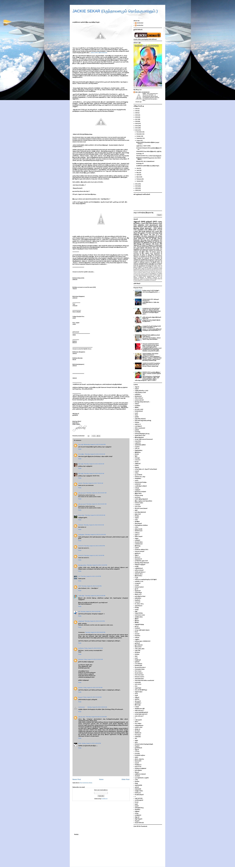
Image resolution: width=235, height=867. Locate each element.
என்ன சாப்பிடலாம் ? (139, 716)
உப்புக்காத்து (138, 237)
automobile (138, 682)
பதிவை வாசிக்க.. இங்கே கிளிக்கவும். (99, 52)
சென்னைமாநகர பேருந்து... (154, 249)
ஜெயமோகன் (138, 590)
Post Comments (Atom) (86, 782)
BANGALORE (138, 665)
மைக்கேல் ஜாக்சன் (139, 800)
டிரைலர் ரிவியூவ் (138, 592)
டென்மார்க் (137, 753)
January (139, 181)
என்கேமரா (152, 256)
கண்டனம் (157, 241)
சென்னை (146, 234)
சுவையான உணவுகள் (139, 551)
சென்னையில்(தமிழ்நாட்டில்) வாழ (152, 237)
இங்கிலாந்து (144, 259)
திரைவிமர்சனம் (154, 225)
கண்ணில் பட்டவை (139, 581)
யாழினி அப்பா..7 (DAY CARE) (143, 145)
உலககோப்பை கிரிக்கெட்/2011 (155, 259)
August (139, 140)
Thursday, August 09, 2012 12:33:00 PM (96, 716)
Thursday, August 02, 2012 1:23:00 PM (91, 576)
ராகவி (157, 269)
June (138, 170)
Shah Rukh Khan (139, 678)
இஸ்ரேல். (140, 267)
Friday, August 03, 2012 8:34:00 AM (93, 648)
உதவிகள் (137, 547)
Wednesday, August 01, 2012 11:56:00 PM (94, 444)
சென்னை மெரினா (139, 502)
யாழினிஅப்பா (156, 240)
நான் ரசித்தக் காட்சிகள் (140, 596)
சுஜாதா (159, 274)
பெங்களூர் (139, 244)
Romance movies (139, 676)
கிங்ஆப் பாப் (137, 729)
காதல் (136, 519)
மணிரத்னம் (146, 258)
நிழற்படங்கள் (136, 255)
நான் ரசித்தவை (138, 770)
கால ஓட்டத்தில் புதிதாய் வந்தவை (142, 630)
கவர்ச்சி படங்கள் (152, 274)
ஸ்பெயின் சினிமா (156, 258)
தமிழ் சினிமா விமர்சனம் (140, 418)
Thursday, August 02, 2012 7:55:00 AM (93, 483)
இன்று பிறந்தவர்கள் (139, 437)
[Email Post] (88, 435)
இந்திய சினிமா (145, 251)
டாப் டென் (137, 751)
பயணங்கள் (137, 504)
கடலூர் (136, 577)
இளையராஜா (138, 704)
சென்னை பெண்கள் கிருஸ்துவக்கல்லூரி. (146, 276)
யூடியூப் (136, 804)
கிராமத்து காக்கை (82, 565)
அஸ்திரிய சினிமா (156, 265)
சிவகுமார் (80, 697)
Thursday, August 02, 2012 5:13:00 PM (91, 586)
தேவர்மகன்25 (138, 761)
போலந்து (149, 265)
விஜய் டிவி (137, 817)
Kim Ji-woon (138, 671)
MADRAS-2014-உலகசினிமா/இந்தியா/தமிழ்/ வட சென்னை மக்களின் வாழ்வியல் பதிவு (151, 374)
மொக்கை (148, 269)
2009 (136, 188)
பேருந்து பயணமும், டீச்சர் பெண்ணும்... (151, 290)
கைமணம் (137, 633)
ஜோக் (161, 242)
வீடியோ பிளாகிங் (138, 529)
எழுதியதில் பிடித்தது (148, 267)
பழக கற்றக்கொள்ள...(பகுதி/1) (142, 777)
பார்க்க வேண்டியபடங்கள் (155, 223)
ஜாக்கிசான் (156, 268)
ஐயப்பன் (137, 626)
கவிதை (160, 246)
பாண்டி (146, 278)
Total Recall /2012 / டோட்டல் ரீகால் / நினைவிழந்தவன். (148, 155)
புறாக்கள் (137, 787)
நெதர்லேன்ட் (137, 600)
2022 (136, 110)
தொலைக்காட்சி (138, 559)
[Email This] (92, 436)
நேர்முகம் (137, 772)
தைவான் (158, 276)
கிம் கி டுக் (137, 731)
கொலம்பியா (149, 268)
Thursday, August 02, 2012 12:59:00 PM (94, 545)
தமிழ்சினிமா (141, 225)
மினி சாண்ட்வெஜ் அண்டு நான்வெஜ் (143, 420)
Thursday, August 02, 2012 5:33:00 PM (95, 595)
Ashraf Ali (81, 545)
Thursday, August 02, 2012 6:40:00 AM (94, 464)
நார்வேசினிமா (151, 264)
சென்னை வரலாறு (156, 251)
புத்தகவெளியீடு (138, 785)
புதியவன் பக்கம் (81, 716)
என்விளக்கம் (136, 250)
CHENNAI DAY (137, 259)
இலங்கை (135, 267)
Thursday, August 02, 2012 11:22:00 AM (95, 534)
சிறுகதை (151, 245)
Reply (79, 449)
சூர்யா (135, 276)
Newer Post (77, 779)
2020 (136, 112)
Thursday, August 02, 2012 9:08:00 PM (95, 632)
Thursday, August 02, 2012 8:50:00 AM (95, 515)
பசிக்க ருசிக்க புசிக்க (139, 648)
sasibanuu (81, 648)
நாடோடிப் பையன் (82, 492)
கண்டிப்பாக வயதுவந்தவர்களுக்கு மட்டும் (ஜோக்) (144, 263)
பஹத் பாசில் (142, 269)
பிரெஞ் (151, 278)
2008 (136, 190)
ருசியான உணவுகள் (139, 570)
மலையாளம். (148, 244)
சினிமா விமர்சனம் (138, 226)
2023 (136, 108)
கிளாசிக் (155, 242)
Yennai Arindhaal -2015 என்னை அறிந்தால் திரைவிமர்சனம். (150, 354)
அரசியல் (160, 228)
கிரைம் (135, 233)
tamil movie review (140, 615)
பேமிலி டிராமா (138, 792)
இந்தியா (137, 618)
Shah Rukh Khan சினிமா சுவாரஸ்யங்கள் (144, 680)
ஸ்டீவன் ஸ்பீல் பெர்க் (139, 822)
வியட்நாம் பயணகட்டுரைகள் (141, 508)
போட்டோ (157, 244)
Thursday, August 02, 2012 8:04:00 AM (96, 492)
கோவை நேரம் (81, 515)
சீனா (136, 738)
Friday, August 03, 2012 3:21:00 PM (92, 697)
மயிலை (136, 527)
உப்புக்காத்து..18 (139, 163)
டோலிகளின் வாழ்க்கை (140, 755)
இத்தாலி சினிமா (156, 262)
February (139, 179)
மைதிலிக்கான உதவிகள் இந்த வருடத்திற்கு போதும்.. (147, 165)
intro (136, 686)
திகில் (143, 254)
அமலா (136, 693)
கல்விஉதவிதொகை (139, 725)
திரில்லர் (150, 229)
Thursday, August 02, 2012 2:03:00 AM (95, 454)
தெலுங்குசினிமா (137, 242)
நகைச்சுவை (136, 253)
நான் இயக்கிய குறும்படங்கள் (154, 260)
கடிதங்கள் (149, 241)
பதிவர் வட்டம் (155, 234)
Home (101, 779)
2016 (136, 121)
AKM (79, 586)
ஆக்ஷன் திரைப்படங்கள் (139, 238)
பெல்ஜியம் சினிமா (157, 278)
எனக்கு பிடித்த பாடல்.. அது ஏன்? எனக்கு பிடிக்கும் (148, 246)
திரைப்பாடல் (143, 260)
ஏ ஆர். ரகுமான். (138, 719)
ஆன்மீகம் (160, 273)
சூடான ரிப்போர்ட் (140, 247)
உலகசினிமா (141, 229)
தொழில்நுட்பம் (138, 764)
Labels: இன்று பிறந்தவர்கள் (141, 499)
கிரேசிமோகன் (138, 732)
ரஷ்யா (153, 269)
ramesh (80, 483)
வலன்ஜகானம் (138, 815)
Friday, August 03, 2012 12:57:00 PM (92, 687)
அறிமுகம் (137, 697)
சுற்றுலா (136, 538)
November (139, 134)
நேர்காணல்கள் (138, 646)
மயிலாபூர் (137, 487)
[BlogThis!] (94, 436)
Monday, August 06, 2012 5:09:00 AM (97, 707)
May (138, 172)
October (139, 136)
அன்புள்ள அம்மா (139, 573)
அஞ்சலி (137, 517)
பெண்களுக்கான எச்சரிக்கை (141, 525)
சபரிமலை (137, 637)
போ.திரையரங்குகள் (137, 280)
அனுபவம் (137, 222)
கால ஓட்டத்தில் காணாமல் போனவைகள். (144, 439)
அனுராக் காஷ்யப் (138, 691)
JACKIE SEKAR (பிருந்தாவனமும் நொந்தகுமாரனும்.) (115, 11)
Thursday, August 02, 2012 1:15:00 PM (97, 565)
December (139, 132)
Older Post (125, 779)
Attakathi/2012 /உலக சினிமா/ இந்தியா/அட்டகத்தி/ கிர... (149, 151)
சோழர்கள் (137, 746)
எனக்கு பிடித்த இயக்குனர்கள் (141, 274)
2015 (136, 123)
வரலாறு (152, 280)
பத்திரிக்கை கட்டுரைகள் (152, 277)
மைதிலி (135, 262)
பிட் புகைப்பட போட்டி (139, 603)
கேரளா (136, 631)
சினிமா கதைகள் (137, 258)
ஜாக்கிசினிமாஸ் (138, 747)
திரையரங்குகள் (138, 523)
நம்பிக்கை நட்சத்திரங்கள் (139, 277)
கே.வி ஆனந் (138, 734)
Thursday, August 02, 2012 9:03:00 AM (94, 525)
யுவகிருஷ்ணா (81, 534)
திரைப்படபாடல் (144, 264)
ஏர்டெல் (136, 721)
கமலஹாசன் (159, 263)
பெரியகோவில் (138, 789)
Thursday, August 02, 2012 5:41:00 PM (90, 611)
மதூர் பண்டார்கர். (139, 798)
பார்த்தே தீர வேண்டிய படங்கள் (141, 390)
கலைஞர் (137, 585)
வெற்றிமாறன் (138, 660)
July (138, 168)
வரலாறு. (137, 609)
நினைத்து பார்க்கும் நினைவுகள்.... (143, 228)
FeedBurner (104, 798)
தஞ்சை (136, 757)
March (138, 177)
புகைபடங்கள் (136, 254)
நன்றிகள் (160, 236)
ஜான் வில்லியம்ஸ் (139, 645)
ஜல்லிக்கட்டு (137, 553)
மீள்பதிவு (143, 255)
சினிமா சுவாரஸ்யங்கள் (149, 236)
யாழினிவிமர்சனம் (139, 568)
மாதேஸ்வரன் (81, 621)
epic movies (141, 273)
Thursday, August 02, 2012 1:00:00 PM (94, 555)
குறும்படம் (158, 256)
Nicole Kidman (142, 272)
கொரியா (144, 245)
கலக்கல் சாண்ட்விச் (153, 226)
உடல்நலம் (137, 706)
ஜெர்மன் (137, 260)
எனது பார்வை (146, 240)
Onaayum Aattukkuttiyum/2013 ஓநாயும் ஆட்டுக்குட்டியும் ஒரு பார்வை (150, 344)
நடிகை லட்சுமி (138, 766)
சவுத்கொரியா (138, 736)
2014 (136, 125)
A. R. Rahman (138, 663)
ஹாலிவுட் (142, 233)
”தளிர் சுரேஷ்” (81, 595)
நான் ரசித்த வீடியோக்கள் (154, 254)
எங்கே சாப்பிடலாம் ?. (139, 710)
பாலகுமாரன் (137, 602)
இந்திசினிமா (147, 242)
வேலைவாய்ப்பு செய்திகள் (140, 491)
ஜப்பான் (136, 264)
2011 (136, 184)
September (140, 138)
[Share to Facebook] (98, 436)
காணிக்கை (156, 267)
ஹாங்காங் (137, 661)
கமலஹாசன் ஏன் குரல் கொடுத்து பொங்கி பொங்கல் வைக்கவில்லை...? (151, 326)
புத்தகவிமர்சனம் (142, 265)
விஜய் (136, 611)
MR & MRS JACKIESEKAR (142, 92)
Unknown (80, 525)
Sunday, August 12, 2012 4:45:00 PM (91, 743)
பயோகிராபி (137, 775)
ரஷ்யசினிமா (147, 280)
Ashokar (80, 687)
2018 (136, 117)
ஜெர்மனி (137, 749)
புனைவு (144, 249)
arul (79, 576)
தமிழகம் (149, 222)
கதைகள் (154, 246)
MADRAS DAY (144, 256)
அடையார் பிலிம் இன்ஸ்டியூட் (151, 273)
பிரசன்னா (137, 781)
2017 (136, 119)
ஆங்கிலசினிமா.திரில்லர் (139, 241)
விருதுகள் (137, 820)
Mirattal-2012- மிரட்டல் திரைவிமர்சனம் (145, 161)
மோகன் (136, 802)
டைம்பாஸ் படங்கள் (139, 409)
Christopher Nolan (154, 271)
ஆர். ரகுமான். (138, 701)
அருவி (136, 695)
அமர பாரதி (80, 444)
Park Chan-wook (152, 272)
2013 (136, 128)
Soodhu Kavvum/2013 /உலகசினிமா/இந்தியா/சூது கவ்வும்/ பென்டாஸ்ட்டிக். (151, 364)
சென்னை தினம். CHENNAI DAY (142, 641)
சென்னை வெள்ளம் (139, 587)
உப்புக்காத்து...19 (140, 153)
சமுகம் (157, 231)
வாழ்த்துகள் (137, 489)
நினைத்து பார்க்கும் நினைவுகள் (142, 562)
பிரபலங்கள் (137, 652)
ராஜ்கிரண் (137, 811)
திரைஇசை (150, 255)
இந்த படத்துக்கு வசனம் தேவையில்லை (151, 253)
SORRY (144, 93)
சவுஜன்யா (137, 639)
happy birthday (139, 613)
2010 (136, 186)
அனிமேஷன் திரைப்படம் (145, 262)
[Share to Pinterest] (99, 436)
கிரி (79, 611)
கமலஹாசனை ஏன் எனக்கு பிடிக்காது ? (151, 308)
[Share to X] (96, 436)
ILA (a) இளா (81, 454)
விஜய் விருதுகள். (138, 818)
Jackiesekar (81, 707)
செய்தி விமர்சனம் (146, 231)
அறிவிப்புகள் (136, 245)
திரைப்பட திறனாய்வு (139, 759)
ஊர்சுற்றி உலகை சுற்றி (139, 708)
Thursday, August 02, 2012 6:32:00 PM (95, 621)
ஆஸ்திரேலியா (138, 703)
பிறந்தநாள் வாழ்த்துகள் (140, 564)
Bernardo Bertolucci (143, 271)
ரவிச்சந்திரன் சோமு (139, 807)
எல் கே (79, 743)
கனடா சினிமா (138, 723)
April (138, 174)
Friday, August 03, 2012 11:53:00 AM (93, 659)
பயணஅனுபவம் (137, 236)
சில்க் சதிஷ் (80, 464)
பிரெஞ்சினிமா (137, 249)
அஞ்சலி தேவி (138, 688)
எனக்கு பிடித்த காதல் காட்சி (141, 714)
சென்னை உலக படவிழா (153, 247)
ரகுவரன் (137, 805)
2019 (136, 115)
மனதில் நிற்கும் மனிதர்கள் (147, 250)
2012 (136, 130)
